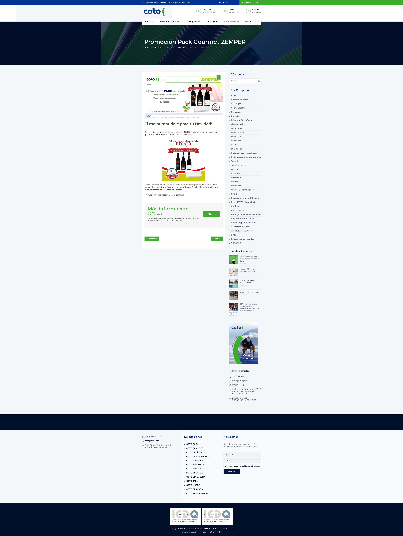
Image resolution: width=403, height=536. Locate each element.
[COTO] (154, 11)
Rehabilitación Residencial (244, 218)
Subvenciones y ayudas (242, 239)
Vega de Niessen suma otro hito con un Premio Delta (249, 259)
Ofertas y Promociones (176, 118)
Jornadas (235, 161)
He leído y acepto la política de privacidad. (242, 466)
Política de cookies (215, 532)
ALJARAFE (194, 473)
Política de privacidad (188, 532)
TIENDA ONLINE (197, 493)
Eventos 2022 (237, 136)
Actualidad (212, 21)
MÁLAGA (194, 469)
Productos (236, 206)
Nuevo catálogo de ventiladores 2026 (247, 270)
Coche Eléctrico (239, 108)
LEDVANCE (236, 173)
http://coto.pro (239, 385)
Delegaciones (193, 21)
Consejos (235, 116)
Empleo (248, 21)
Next (216, 239)
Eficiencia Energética (241, 120)
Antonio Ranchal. (226, 529)
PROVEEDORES (238, 210)
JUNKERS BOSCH (239, 165)
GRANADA (194, 489)
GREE (233, 145)
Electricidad (237, 124)
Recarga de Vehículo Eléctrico (246, 214)
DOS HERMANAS (197, 456)
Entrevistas (236, 128)
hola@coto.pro (239, 380)
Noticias (235, 182)
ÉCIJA (192, 444)
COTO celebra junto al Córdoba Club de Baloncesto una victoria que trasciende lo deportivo (244, 308)
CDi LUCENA (195, 477)
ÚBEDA (193, 485)
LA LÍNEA (194, 452)
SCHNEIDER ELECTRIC (242, 231)
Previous (153, 239)
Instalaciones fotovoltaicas (244, 153)
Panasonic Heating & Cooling (245, 198)
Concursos (236, 112)
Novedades (236, 186)
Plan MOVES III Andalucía (243, 202)
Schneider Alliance (240, 227)
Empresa (149, 21)
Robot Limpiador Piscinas (243, 223)
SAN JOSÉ (194, 448)
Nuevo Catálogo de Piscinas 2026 (247, 282)
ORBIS (234, 194)
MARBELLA (195, 464)
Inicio (145, 47)
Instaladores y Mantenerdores (246, 157)
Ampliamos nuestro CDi (249, 292)
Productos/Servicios (170, 21)
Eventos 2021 (237, 132)
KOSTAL (235, 169)
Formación (236, 141)
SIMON (234, 235)
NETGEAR (236, 177)
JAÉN (192, 481)
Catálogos (236, 104)
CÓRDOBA (194, 460)
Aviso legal (202, 532)
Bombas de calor (239, 100)
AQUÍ (210, 214)
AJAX (233, 95)
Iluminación (236, 149)
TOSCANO (236, 243)
